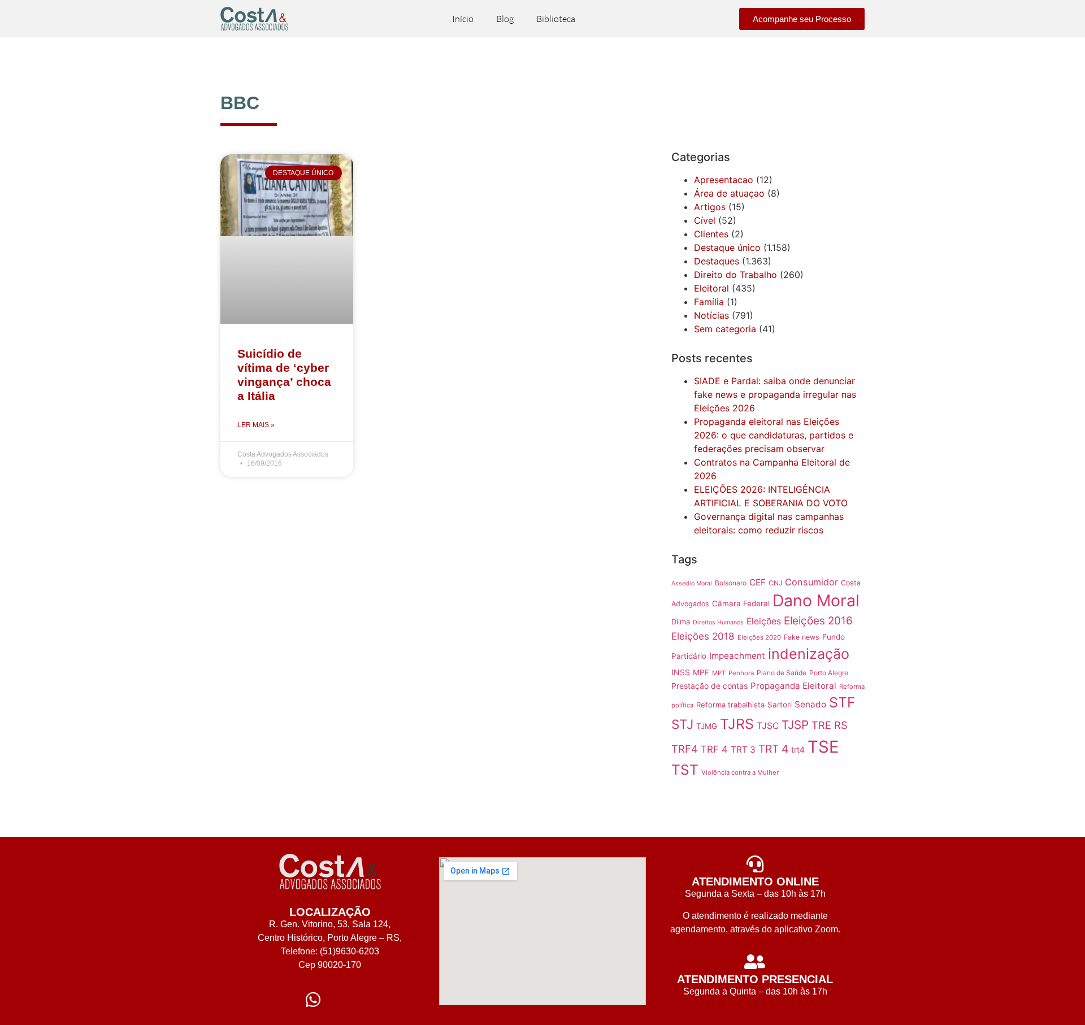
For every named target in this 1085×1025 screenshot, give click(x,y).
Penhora (741, 673)
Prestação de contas (709, 685)
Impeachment (737, 655)
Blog (505, 18)
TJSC (768, 725)
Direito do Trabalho (735, 274)
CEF (757, 582)
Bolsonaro (731, 583)
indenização (808, 653)
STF (842, 702)
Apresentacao (723, 179)
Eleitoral (711, 288)
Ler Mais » (256, 425)
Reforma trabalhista (730, 704)
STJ (682, 724)
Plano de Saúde (781, 672)
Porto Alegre (828, 672)
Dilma (680, 621)
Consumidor (811, 582)
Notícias (711, 315)
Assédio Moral (691, 583)
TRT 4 (773, 748)
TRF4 (684, 748)
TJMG (706, 726)
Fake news (801, 637)
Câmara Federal (741, 603)
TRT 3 (743, 749)
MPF (701, 672)
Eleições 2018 (703, 636)
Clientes (711, 234)
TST (684, 769)
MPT (719, 673)
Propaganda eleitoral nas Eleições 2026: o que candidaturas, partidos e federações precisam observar (773, 435)
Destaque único (727, 247)
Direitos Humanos (718, 622)
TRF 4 (714, 749)
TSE (823, 747)
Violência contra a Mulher (740, 772)
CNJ (775, 583)
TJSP (795, 725)
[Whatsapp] (313, 999)
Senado (810, 704)
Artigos (710, 206)
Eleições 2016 (818, 620)
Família (709, 301)
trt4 (798, 749)
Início (463, 18)
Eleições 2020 (759, 637)
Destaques (716, 261)
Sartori (779, 704)
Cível (704, 220)
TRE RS (829, 725)
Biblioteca (555, 18)
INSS (680, 672)
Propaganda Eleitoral (793, 685)
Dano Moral (816, 600)
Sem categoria (725, 329)
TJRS (737, 723)
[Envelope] (346, 999)
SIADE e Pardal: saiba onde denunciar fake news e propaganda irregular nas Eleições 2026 (775, 394)
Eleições (764, 621)
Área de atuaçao (729, 193)
